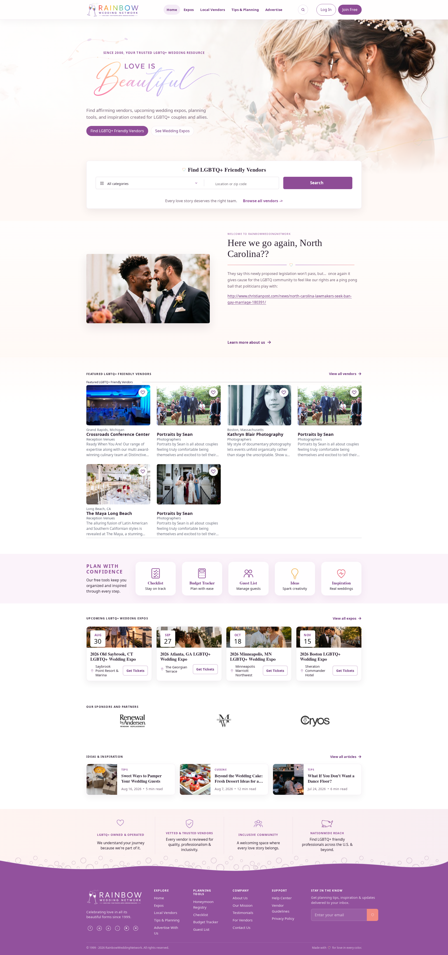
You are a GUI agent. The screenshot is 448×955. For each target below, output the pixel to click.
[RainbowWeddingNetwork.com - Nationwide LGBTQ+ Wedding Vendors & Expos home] (118, 9)
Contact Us (241, 927)
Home (172, 9)
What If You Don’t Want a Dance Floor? (331, 778)
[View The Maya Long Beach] (118, 484)
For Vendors (242, 920)
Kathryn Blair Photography (255, 434)
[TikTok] (117, 928)
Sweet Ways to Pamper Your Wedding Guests (141, 778)
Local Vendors (212, 9)
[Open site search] (303, 10)
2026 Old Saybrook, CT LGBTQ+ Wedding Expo (113, 656)
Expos (189, 9)
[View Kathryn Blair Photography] (259, 405)
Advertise (273, 9)
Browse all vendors (260, 200)
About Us (240, 898)
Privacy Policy (283, 918)
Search (316, 182)
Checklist (200, 914)
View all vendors (342, 374)
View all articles (343, 756)
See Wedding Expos (172, 130)
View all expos (344, 618)
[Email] (135, 928)
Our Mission (242, 905)
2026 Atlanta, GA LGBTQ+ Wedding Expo (185, 656)
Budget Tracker (205, 922)
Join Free (349, 9)
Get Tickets (135, 670)
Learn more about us (246, 342)
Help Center (282, 898)
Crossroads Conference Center (118, 434)
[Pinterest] (108, 928)
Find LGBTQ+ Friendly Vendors (117, 130)
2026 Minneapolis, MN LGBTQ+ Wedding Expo (253, 656)
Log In (326, 9)
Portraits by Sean (175, 434)
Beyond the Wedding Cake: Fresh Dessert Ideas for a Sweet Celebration (239, 781)
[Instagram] (99, 928)
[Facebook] (90, 928)
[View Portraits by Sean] (189, 405)
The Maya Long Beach (109, 513)
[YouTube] (126, 928)
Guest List (201, 929)
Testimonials (243, 912)
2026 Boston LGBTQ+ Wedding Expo (320, 656)
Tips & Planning (245, 9)
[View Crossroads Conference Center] (118, 405)
